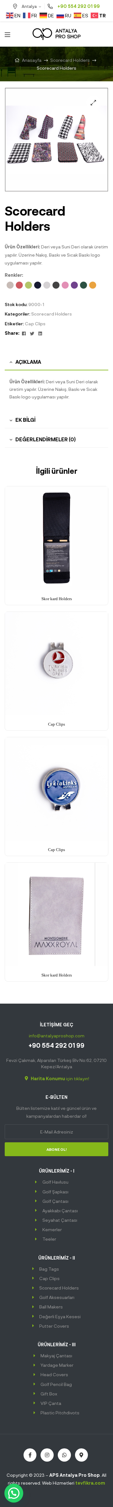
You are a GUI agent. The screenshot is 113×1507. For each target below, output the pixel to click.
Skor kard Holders (56, 598)
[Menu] (7, 34)
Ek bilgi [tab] (25, 420)
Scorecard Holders (70, 60)
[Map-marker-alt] (81, 1455)
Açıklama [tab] (28, 362)
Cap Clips (35, 323)
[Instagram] (47, 1455)
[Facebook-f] (30, 1455)
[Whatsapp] (64, 1455)
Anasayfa (31, 60)
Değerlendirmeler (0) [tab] (45, 439)
